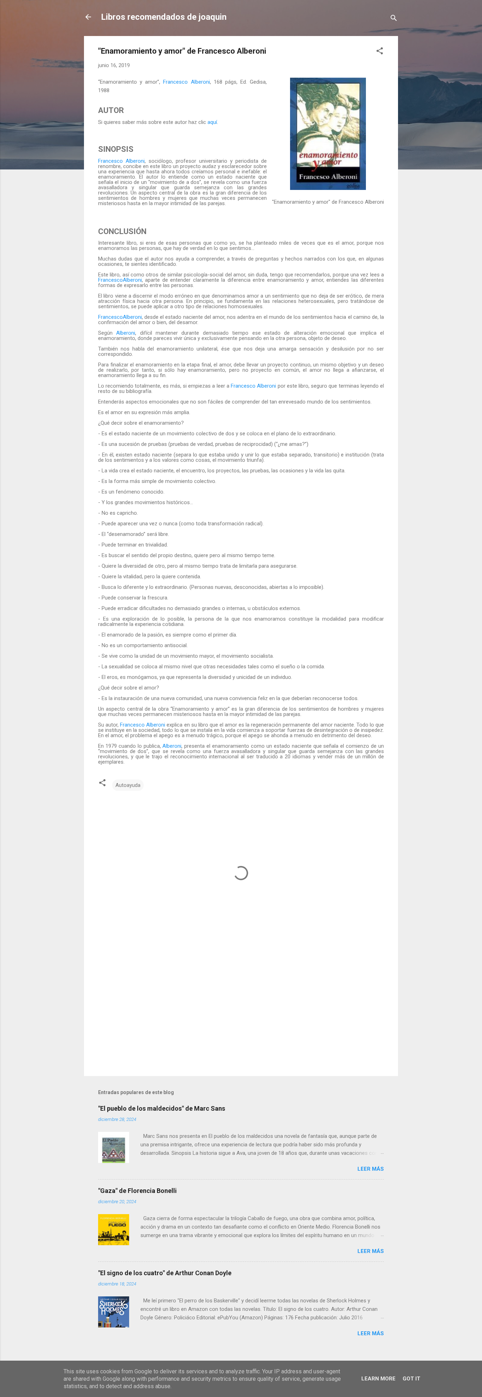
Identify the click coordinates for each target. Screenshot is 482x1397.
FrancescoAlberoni (120, 280)
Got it (411, 1378)
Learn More (378, 1378)
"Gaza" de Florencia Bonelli (137, 1190)
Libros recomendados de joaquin (164, 17)
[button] (379, 52)
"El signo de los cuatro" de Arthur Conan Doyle (164, 1273)
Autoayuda (127, 785)
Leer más (370, 1169)
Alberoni (125, 333)
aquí (212, 122)
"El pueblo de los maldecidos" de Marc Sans (161, 1108)
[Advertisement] (241, 1010)
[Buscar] (394, 19)
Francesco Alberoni (186, 82)
